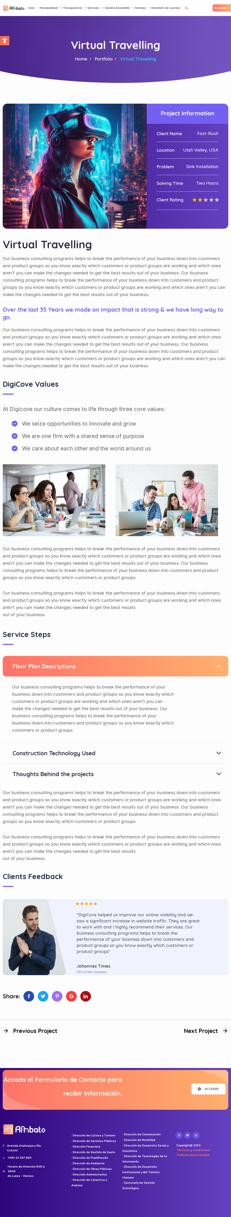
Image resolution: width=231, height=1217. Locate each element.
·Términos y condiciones (193, 1150)
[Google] (71, 996)
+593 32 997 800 (19, 1158)
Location (166, 150)
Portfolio (104, 59)
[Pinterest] (57, 996)
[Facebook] (28, 996)
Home (81, 59)
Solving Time (170, 183)
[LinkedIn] (85, 996)
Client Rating (170, 199)
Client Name (169, 133)
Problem (165, 166)
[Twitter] (43, 996)
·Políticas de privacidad (192, 1155)
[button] (4, 40)
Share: (11, 996)
